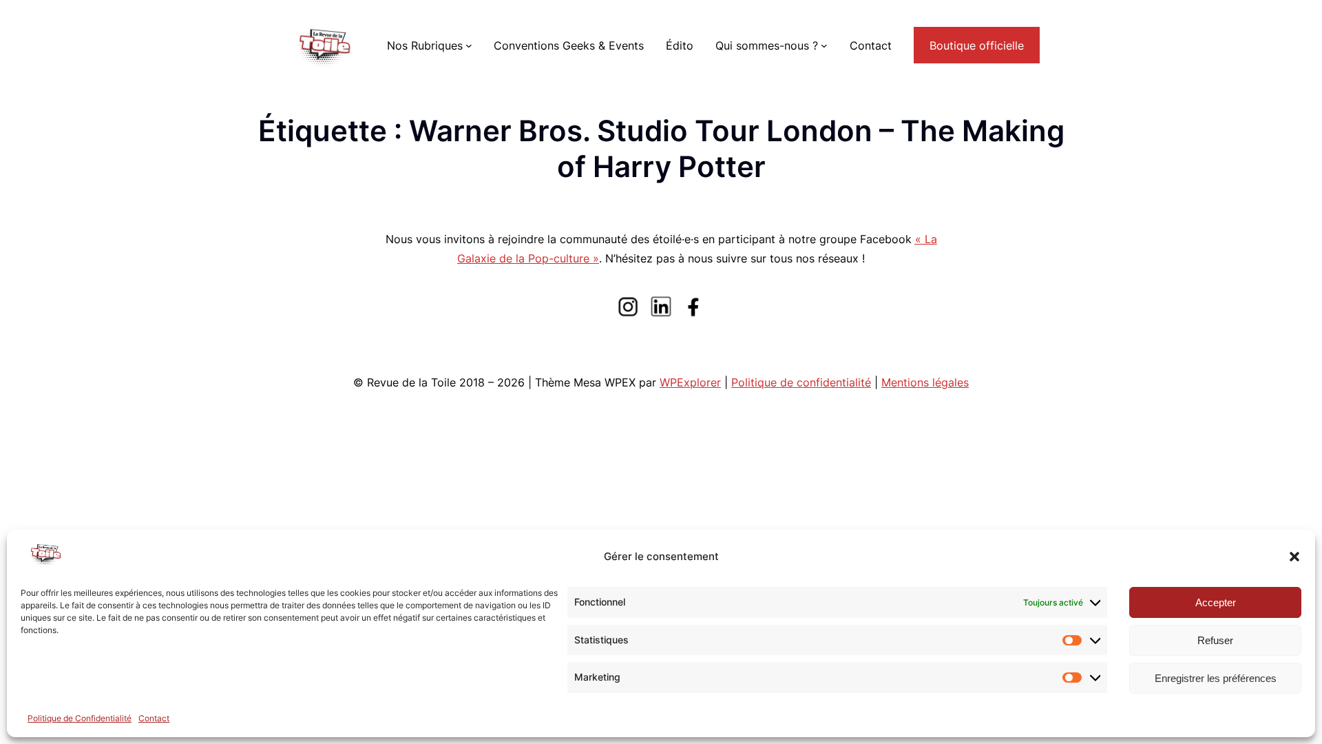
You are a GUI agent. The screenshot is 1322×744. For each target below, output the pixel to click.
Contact (153, 718)
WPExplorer (690, 382)
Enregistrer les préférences (1216, 678)
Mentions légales (925, 382)
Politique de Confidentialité (80, 718)
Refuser (1215, 640)
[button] (1294, 557)
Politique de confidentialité (801, 382)
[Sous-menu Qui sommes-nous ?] (824, 45)
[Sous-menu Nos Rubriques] (468, 45)
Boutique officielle (977, 45)
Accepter (1215, 602)
